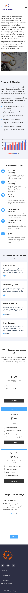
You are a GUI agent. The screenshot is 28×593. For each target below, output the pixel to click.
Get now (14, 400)
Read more (8, 276)
